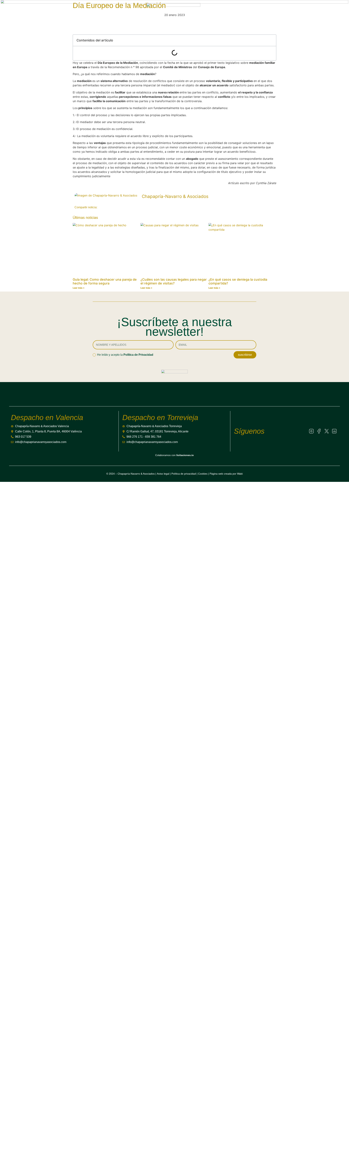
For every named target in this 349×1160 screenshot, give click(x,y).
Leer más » (79, 287)
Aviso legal (163, 473)
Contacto (162, 1098)
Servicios (29, 11)
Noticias (103, 11)
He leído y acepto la (125, 354)
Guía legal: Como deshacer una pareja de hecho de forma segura (105, 281)
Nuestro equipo (175, 1055)
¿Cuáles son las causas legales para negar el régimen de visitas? (174, 281)
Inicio (154, 1026)
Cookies (202, 473)
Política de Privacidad (138, 354)
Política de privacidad (183, 473)
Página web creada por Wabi (226, 473)
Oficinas (160, 1069)
